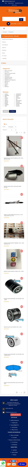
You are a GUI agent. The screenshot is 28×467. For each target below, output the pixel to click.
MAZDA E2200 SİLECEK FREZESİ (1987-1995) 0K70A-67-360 (13, 158)
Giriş (6, 3)
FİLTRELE (12, 111)
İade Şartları (14, 427)
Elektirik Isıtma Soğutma (7, 39)
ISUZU (6, 99)
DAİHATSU (18, 95)
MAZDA (6, 100)
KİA (17, 99)
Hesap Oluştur (11, 3)
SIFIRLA (6, 111)
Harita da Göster (15, 414)
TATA (6, 106)
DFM (6, 96)
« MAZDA (4, 58)
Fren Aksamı (5, 44)
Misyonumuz (15, 429)
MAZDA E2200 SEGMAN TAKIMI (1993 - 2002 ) (14, 271)
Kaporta (4, 47)
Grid (6, 124)
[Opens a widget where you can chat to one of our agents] (22, 464)
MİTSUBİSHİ (18, 100)
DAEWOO (7, 95)
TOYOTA (18, 106)
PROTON (18, 102)
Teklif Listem (14, 5)
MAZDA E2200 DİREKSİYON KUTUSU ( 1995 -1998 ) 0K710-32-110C (13, 215)
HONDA (6, 98)
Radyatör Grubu (8, 78)
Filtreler (4, 42)
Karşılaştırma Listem (19, 3)
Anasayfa (5, 32)
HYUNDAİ (18, 98)
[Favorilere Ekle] (14, 137)
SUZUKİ (17, 104)
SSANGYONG (19, 103)
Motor (3, 53)
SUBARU (6, 104)
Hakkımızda (14, 422)
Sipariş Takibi (15, 452)
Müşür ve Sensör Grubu (10, 73)
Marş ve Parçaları (8, 70)
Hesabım (15, 450)
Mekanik (4, 50)
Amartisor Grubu (8, 77)
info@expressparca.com (11, 412)
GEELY (17, 96)
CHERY (6, 94)
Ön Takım (4, 55)
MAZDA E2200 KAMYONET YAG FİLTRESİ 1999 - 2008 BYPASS (14, 355)
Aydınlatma (7, 81)
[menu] (12, 130)
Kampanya (14, 444)
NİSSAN (6, 102)
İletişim (14, 454)
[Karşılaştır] (17, 137)
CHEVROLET (18, 94)
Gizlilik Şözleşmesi (15, 420)
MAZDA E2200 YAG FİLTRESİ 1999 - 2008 (12, 327)
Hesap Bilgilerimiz (15, 425)
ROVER (6, 103)
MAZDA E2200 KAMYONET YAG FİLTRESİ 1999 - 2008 (14, 299)
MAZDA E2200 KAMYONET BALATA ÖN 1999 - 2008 (14, 383)
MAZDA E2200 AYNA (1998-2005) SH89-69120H (12, 187)
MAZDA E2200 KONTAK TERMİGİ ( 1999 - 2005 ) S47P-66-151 (14, 243)
